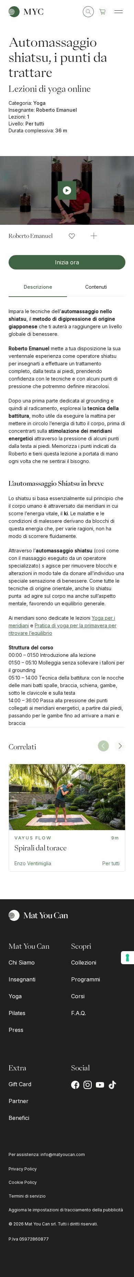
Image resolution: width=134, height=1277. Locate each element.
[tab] (38, 289)
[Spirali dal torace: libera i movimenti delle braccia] (67, 818)
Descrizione (38, 287)
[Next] (119, 745)
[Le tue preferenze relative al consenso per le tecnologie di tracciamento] (127, 957)
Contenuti (96, 287)
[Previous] (103, 745)
